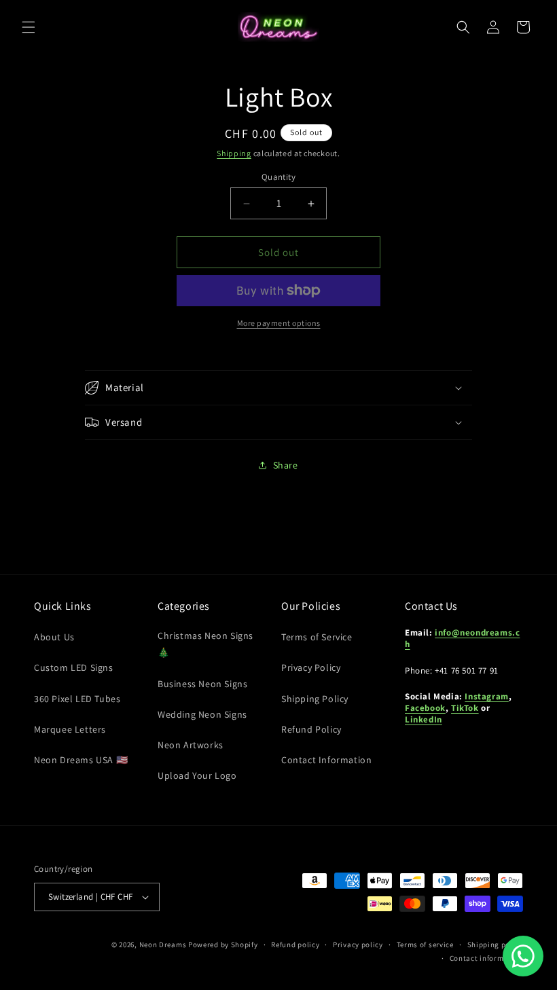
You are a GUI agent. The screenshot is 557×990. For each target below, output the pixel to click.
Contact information (486, 958)
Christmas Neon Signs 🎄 (205, 644)
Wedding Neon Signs (202, 714)
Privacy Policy (310, 667)
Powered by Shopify (223, 944)
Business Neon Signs (202, 684)
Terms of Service (317, 637)
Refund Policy (311, 729)
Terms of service (425, 944)
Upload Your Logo (197, 775)
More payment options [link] (279, 323)
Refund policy (295, 944)
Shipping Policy (314, 699)
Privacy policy (358, 944)
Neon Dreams (163, 944)
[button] (28, 27)
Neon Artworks (190, 745)
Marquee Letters (70, 729)
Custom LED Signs (73, 667)
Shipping (234, 153)
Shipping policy (495, 944)
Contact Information (326, 760)
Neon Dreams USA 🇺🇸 (81, 760)
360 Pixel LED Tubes (77, 699)
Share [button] (285, 465)
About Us (54, 637)
